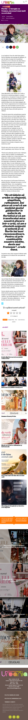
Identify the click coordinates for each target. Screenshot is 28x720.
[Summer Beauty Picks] (14, 402)
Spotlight (14, 542)
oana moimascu (21, 319)
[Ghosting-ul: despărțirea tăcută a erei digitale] (14, 492)
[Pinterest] (14, 47)
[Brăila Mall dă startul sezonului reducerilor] (14, 343)
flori (16, 319)
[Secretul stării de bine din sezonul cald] (14, 461)
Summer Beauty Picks (8, 416)
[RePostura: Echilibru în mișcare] (14, 373)
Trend (14, 576)
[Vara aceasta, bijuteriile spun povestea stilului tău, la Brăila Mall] (14, 546)
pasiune (13, 321)
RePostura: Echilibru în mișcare (12, 387)
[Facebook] (7, 47)
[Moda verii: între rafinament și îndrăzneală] (14, 431)
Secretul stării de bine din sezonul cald (12, 476)
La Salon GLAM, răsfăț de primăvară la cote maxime (6, 521)
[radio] (8, 313)
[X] (10, 47)
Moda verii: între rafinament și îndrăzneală (11, 446)
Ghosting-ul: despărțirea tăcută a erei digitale (12, 506)
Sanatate (14, 611)
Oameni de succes (5, 6)
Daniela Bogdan (9, 16)
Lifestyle (14, 645)
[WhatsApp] (17, 47)
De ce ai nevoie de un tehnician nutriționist (21, 520)
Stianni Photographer (10, 18)
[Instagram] (14, 717)
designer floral (11, 319)
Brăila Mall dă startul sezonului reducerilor (12, 357)
